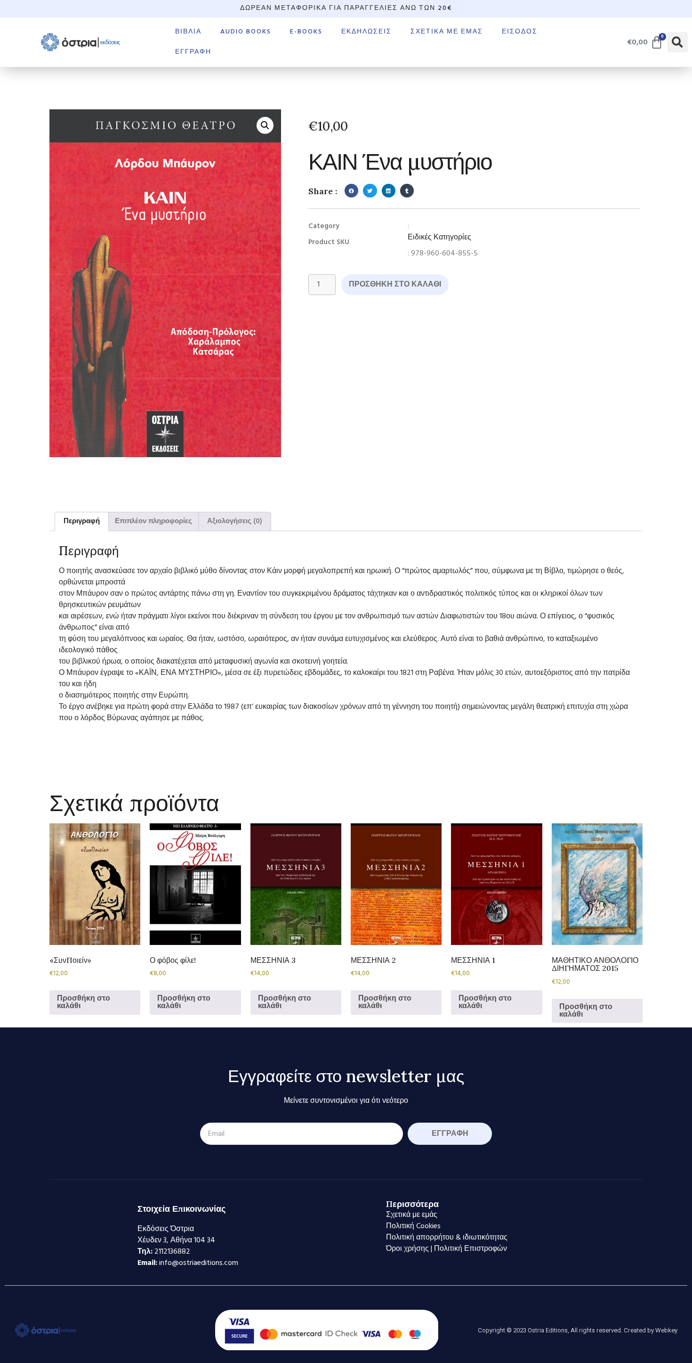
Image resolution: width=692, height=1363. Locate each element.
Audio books (245, 31)
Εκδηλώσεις (366, 31)
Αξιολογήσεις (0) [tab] (234, 521)
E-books (306, 31)
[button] (678, 42)
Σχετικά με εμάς (446, 31)
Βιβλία (188, 31)
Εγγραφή (193, 52)
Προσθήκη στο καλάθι (395, 285)
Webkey (666, 1330)
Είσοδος (520, 31)
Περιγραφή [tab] (82, 521)
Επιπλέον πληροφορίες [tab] (153, 521)
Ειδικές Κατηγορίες (439, 237)
